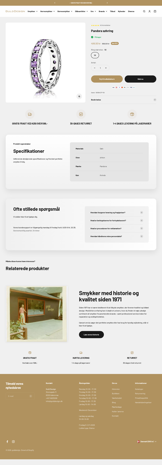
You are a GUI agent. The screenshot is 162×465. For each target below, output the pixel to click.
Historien (116, 389)
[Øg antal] (105, 68)
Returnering (140, 393)
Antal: (93, 62)
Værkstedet (117, 398)
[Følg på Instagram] (13, 441)
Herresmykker (46, 11)
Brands (102, 11)
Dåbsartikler (80, 11)
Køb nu (140, 79)
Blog (114, 402)
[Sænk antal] (94, 68)
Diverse (131, 11)
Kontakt (115, 416)
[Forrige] (54, 3)
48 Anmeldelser (105, 25)
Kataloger (139, 389)
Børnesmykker (64, 11)
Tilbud (112, 11)
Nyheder (121, 11)
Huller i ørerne (118, 411)
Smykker (31, 11)
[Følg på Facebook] (7, 441)
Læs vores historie (91, 334)
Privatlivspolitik (141, 398)
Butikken (115, 393)
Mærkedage (117, 407)
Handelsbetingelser (143, 402)
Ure (92, 11)
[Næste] (107, 3)
